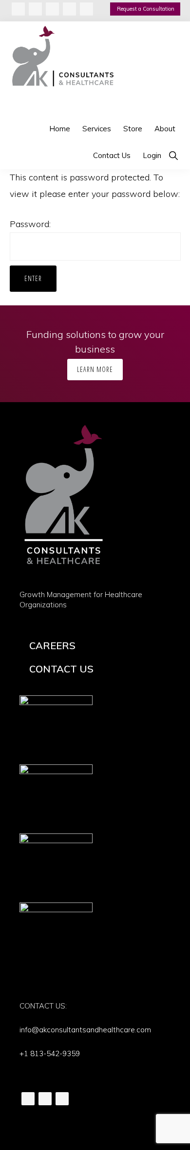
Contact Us (61, 669)
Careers (52, 645)
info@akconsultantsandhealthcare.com (85, 1029)
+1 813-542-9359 (49, 1053)
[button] (173, 155)
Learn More (95, 369)
